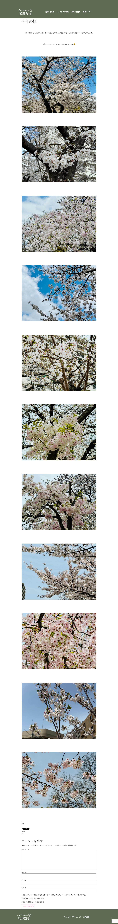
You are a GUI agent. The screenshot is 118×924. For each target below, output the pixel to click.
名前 (24, 872)
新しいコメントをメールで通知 (33, 898)
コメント (25, 849)
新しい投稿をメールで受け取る (33, 902)
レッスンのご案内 (63, 12)
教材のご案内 (75, 12)
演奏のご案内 (49, 12)
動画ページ (86, 12)
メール (24, 880)
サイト (24, 887)
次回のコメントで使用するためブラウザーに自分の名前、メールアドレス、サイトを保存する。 (55, 895)
